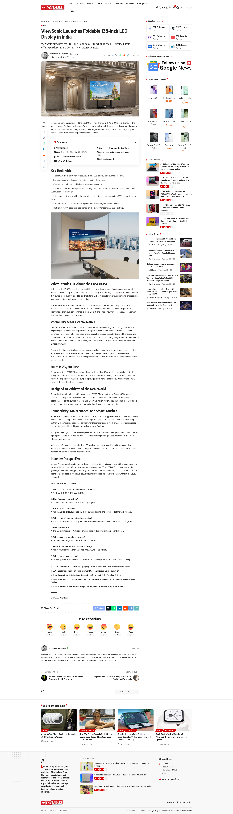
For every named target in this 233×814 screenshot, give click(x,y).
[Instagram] (166, 7)
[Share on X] (116, 55)
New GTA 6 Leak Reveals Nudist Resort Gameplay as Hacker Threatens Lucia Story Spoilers (96, 737)
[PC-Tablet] (53, 7)
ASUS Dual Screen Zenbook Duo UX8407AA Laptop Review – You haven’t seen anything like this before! (176, 193)
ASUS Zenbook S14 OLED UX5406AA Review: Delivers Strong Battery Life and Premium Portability (174, 166)
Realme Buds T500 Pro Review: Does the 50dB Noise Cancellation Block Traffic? (174, 221)
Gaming (91, 730)
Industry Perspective (107, 159)
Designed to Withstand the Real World (114, 148)
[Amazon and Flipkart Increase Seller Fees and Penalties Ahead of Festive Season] (186, 253)
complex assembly (123, 292)
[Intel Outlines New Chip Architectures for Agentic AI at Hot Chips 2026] (186, 305)
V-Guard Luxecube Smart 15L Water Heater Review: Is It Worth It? (120, 775)
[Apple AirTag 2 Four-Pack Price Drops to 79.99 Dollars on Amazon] (59, 720)
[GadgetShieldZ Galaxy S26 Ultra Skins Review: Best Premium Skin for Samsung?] (152, 208)
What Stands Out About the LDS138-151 (71, 152)
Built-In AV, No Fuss (64, 161)
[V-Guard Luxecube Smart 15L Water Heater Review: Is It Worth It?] (86, 778)
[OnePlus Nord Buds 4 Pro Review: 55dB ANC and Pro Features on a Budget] (86, 789)
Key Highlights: (62, 148)
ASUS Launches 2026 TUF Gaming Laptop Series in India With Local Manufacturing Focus (91, 566)
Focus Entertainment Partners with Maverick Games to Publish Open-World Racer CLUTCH (162, 291)
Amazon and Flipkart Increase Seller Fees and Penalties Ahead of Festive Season (160, 252)
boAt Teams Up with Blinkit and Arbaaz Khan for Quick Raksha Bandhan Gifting (87, 575)
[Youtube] (180, 37)
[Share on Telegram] (44, 161)
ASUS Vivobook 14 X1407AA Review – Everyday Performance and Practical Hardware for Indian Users (174, 180)
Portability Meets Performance (68, 157)
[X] (160, 7)
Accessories (170, 730)
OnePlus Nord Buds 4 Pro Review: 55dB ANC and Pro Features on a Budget (123, 786)
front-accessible (124, 445)
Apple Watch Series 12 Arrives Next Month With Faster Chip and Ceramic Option (171, 737)
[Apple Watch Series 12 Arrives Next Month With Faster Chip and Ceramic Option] (174, 720)
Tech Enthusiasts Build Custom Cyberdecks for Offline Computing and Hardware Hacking (134, 737)
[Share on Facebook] (112, 55)
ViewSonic (64, 598)
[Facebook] (157, 7)
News (48, 21)
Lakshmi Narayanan (60, 54)
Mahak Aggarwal (154, 259)
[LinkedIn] (170, 7)
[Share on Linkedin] (44, 149)
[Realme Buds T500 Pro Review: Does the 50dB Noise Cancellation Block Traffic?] (152, 221)
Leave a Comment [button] (128, 692)
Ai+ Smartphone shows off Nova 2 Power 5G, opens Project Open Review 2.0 (86, 571)
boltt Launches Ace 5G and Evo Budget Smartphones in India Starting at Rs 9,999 (88, 586)
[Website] (138, 648)
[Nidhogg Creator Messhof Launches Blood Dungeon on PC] (186, 267)
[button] (177, 8)
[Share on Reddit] (124, 55)
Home (43, 21)
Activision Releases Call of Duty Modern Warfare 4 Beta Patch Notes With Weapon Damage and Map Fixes (162, 278)
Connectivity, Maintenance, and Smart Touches (113, 153)
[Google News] (157, 46)
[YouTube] (163, 7)
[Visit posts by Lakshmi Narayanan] (45, 55)
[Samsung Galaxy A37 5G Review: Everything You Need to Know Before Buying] (86, 766)
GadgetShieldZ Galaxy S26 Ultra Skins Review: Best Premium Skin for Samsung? (175, 207)
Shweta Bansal (154, 245)
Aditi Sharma (153, 270)
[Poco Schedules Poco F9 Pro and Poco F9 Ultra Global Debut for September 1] (186, 242)
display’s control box (80, 350)
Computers (131, 730)
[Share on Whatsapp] (120, 55)
